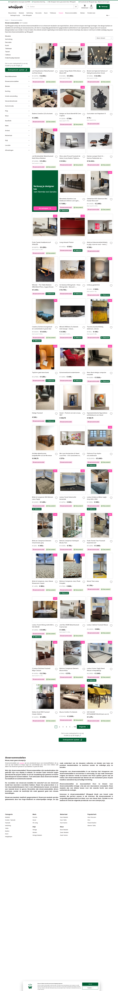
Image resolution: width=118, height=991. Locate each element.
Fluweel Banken (92, 823)
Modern (35, 832)
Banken (7, 831)
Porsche (35, 817)
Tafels (6, 828)
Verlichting (8, 825)
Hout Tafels (63, 820)
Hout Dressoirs (92, 817)
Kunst (6, 834)
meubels (21, 763)
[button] (93, 2)
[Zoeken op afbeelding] (76, 7)
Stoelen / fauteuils (10, 820)
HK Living (35, 823)
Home (7, 20)
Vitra (89, 820)
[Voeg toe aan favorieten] (56, 71)
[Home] (15, 7)
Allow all (90, 984)
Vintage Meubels (37, 835)
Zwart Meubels (64, 832)
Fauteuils (7, 823)
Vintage (35, 829)
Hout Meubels (64, 817)
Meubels (7, 817)
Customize (89, 987)
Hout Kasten (63, 823)
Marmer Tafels (92, 825)
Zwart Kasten (64, 835)
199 (75, 727)
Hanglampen (8, 836)
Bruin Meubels (64, 829)
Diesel (34, 820)
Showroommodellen (16, 20)
